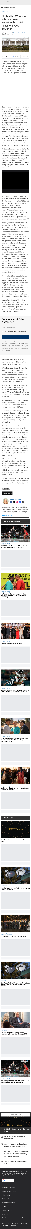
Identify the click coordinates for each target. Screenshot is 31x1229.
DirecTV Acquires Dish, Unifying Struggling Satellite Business (15, 1145)
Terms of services (22, 342)
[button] (2, 7)
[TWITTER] (14, 502)
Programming (5, 11)
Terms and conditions (8, 1187)
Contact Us (5, 1214)
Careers (4, 1206)
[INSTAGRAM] (17, 502)
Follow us (17, 56)
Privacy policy (6, 1195)
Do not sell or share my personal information (15, 1218)
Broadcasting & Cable (19, 33)
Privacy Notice (24, 343)
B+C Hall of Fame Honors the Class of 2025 (17, 1130)
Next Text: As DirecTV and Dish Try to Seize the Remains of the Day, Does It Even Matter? (16, 1154)
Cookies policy (6, 1199)
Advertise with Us (7, 1210)
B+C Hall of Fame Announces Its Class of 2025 (15, 1138)
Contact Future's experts (9, 1191)
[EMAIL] (23, 502)
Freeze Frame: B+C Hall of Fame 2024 (15, 1162)
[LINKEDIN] (20, 502)
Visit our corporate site (19, 1175)
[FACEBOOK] (11, 502)
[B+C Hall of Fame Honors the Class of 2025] (15, 1125)
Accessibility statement (8, 1202)
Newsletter (26, 56)
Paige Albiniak (7, 33)
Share (6, 56)
